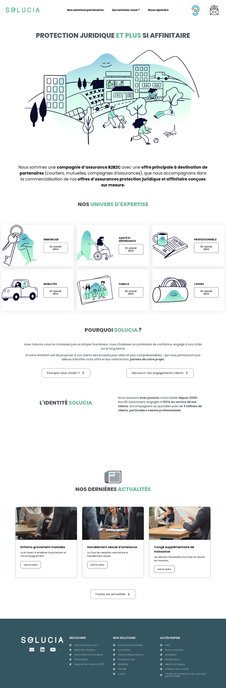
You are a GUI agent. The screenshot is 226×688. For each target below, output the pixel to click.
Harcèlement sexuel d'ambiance (112, 547)
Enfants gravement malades (43, 547)
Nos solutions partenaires (85, 10)
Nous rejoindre (158, 10)
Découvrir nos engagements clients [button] (157, 373)
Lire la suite (31, 564)
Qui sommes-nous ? (126, 10)
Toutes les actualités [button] (110, 594)
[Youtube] (53, 650)
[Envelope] (32, 650)
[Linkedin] (42, 650)
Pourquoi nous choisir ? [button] (63, 373)
